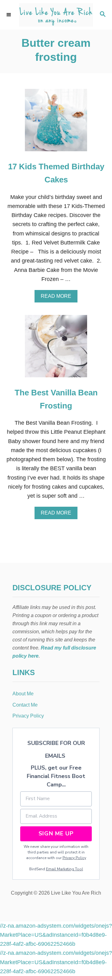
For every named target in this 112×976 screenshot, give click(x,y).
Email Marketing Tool (64, 869)
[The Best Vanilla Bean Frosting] (56, 349)
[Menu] (9, 15)
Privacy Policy (74, 857)
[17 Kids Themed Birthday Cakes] (56, 123)
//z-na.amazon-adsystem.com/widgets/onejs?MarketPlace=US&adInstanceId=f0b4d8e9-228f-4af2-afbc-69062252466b (56, 935)
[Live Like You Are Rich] (56, 15)
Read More (58, 297)
